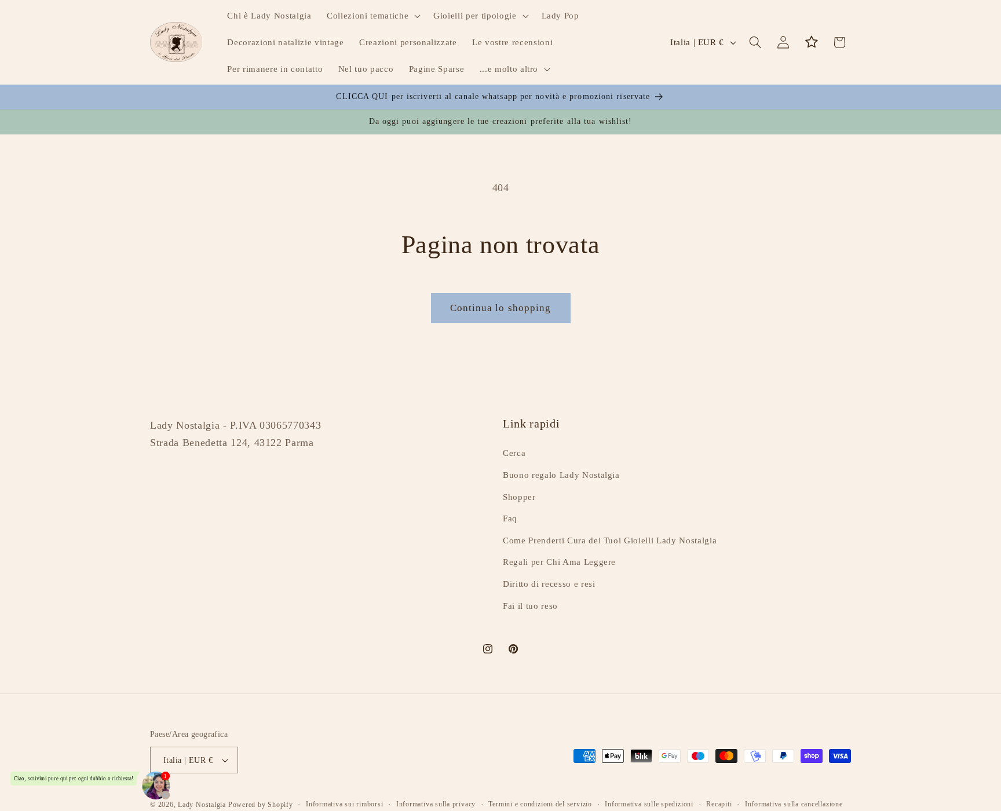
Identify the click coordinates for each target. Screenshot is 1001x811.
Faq (510, 518)
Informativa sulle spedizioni (649, 804)
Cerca (514, 453)
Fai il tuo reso (530, 606)
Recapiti (719, 804)
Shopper (519, 497)
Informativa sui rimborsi (344, 804)
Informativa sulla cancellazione (794, 804)
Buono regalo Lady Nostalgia (561, 475)
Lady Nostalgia (202, 805)
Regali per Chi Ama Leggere (559, 562)
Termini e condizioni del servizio (539, 804)
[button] (372, 15)
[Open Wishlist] (811, 42)
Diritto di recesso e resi (549, 584)
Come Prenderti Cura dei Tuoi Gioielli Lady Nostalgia (610, 540)
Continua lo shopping (500, 307)
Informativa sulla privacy (436, 804)
